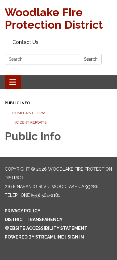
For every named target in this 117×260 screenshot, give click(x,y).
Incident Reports (29, 122)
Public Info (17, 103)
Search (91, 59)
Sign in (75, 236)
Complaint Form (28, 113)
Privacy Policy (23, 210)
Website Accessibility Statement (46, 228)
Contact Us (25, 42)
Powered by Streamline (34, 236)
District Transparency (34, 219)
